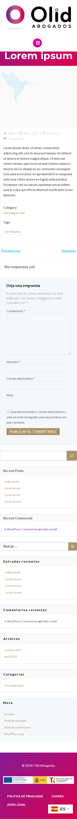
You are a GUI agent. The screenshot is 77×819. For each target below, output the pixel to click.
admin (11, 133)
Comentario (15, 311)
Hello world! (12, 481)
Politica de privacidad (25, 796)
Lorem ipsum (12, 488)
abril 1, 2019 (31, 133)
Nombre (13, 362)
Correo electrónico (20, 378)
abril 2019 (10, 656)
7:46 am (52, 133)
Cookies (57, 796)
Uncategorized (13, 213)
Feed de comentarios (17, 727)
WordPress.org (14, 734)
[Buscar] (72, 456)
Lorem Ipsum (12, 501)
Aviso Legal (16, 805)
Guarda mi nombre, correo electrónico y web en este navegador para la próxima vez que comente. (36, 417)
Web (9, 395)
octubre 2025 (13, 650)
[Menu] (37, 42)
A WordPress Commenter (21, 529)
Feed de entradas (15, 720)
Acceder (9, 714)
